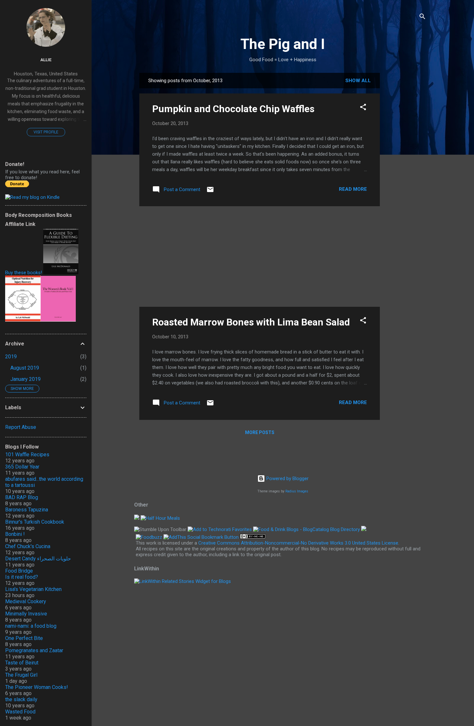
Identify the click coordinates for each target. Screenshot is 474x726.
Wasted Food (20, 712)
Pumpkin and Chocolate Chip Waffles (233, 108)
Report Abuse (20, 427)
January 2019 (25, 379)
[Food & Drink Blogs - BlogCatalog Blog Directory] (306, 529)
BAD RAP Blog (21, 497)
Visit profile (46, 132)
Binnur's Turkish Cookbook (34, 522)
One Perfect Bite (24, 638)
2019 (11, 356)
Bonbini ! (15, 534)
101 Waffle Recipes (27, 454)
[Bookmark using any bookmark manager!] (201, 537)
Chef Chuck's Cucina (27, 546)
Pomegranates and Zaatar (34, 650)
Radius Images (296, 491)
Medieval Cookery (25, 601)
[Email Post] (210, 192)
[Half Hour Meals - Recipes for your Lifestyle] (160, 518)
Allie (46, 59)
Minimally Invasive (26, 614)
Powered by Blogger (287, 478)
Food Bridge (19, 571)
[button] (363, 108)
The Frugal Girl (21, 675)
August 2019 (24, 368)
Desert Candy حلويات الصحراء (38, 559)
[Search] (422, 17)
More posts (259, 432)
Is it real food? (21, 577)
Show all (358, 80)
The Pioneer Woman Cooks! (36, 687)
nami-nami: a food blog (30, 626)
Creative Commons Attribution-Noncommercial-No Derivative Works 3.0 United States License (298, 543)
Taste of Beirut (21, 663)
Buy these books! (23, 273)
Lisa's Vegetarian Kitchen (33, 589)
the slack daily (21, 699)
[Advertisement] (405, 169)
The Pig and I (283, 44)
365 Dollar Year (22, 467)
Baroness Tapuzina (26, 510)
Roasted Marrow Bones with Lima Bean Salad (251, 322)
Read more (353, 189)
